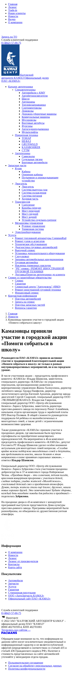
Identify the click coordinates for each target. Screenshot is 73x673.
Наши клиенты (17, 13)
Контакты (14, 564)
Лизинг (12, 7)
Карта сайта (15, 567)
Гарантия (13, 589)
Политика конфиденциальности (26, 668)
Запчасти (13, 583)
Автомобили (15, 580)
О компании (15, 22)
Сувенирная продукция (21, 592)
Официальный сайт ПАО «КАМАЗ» (29, 598)
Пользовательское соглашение (25, 662)
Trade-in (12, 10)
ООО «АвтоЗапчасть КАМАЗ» (26, 595)
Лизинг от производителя (23, 561)
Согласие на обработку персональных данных (35, 665)
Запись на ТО (9, 36)
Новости (13, 16)
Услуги (12, 586)
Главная (12, 4)
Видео (11, 19)
